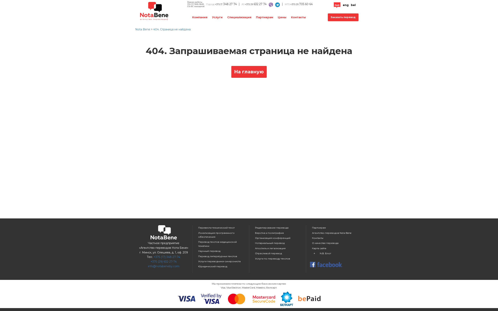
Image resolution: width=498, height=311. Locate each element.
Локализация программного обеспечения (216, 234)
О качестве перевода (325, 243)
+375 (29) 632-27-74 (164, 261)
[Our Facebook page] (334, 265)
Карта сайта (319, 248)
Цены (282, 17)
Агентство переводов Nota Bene (331, 232)
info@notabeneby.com (163, 266)
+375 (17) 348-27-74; (167, 257)
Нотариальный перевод (270, 243)
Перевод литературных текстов (217, 256)
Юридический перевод (212, 266)
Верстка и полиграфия (269, 232)
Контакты (298, 17)
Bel (353, 5)
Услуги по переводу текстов (272, 258)
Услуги (217, 17)
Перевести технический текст (216, 227)
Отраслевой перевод (268, 253)
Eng (346, 5)
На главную (249, 71)
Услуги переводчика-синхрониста (219, 261)
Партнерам (264, 17)
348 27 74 (226, 4)
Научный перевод (209, 251)
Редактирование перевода (271, 227)
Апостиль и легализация (270, 248)
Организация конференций (272, 238)
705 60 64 (301, 4)
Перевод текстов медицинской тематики (217, 243)
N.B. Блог (325, 253)
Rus (337, 5)
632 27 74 (256, 4)
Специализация (239, 17)
